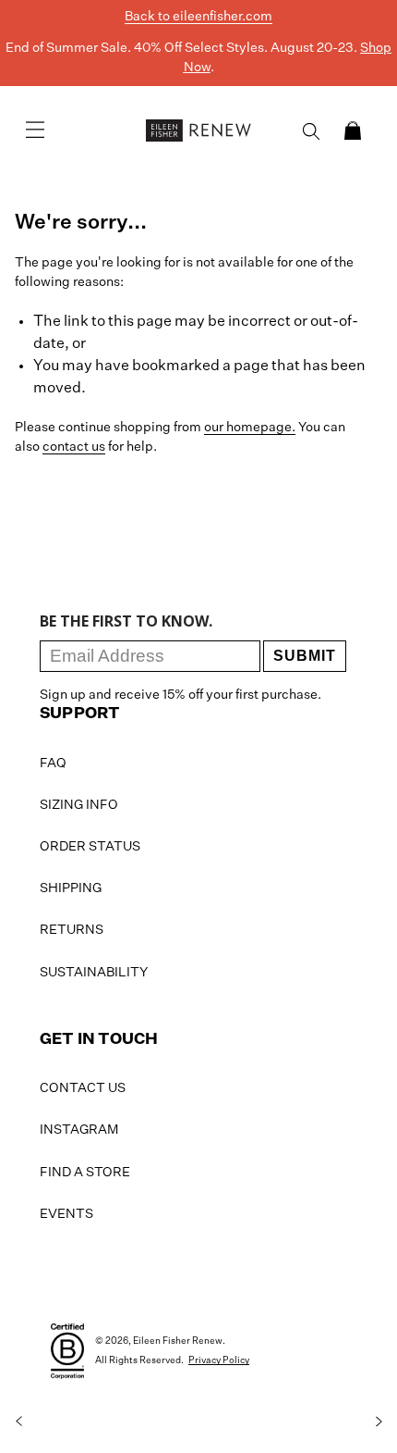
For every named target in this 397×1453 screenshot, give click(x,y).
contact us (73, 447)
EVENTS (66, 1214)
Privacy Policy (218, 1360)
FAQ (53, 763)
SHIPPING (71, 888)
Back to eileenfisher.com (198, 16)
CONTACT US (83, 1088)
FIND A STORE (85, 1172)
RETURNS (71, 930)
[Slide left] (18, 1422)
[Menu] (35, 130)
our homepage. (249, 427)
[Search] (311, 131)
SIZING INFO (79, 805)
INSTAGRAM (79, 1130)
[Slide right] (378, 1422)
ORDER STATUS (90, 846)
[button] (352, 130)
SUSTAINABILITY (94, 972)
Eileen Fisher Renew (178, 1341)
